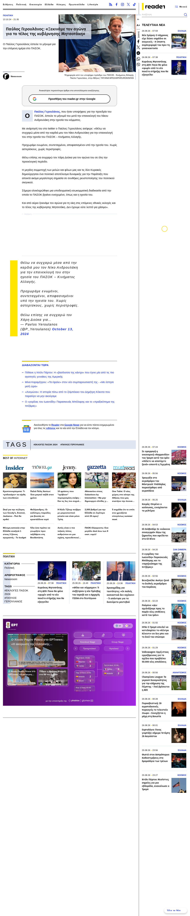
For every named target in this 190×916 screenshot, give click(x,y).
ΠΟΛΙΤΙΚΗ (8, 15)
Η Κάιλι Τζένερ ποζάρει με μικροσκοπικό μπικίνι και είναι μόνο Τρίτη (69, 514)
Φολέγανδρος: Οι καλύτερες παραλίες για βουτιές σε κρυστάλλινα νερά (40, 514)
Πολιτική (21, 4)
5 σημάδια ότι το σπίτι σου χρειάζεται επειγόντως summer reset (123, 514)
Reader (55, 425)
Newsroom (10, 579)
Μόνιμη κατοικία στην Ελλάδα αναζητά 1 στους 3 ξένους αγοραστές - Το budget (14, 533)
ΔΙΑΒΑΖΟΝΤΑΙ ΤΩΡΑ (35, 365)
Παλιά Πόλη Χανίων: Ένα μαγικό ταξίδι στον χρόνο (42, 494)
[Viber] (138, 64)
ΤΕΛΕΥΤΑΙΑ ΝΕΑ (153, 25)
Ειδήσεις (8, 4)
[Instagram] (122, 4)
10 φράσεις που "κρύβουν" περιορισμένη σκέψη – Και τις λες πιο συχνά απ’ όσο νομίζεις (69, 496)
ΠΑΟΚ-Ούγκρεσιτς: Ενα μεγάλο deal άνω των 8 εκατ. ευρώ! (96, 531)
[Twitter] (128, 4)
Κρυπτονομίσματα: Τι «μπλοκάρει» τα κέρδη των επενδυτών (14, 494)
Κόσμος (61, 4)
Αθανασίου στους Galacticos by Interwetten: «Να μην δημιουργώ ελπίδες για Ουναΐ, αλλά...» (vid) (96, 496)
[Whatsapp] (138, 59)
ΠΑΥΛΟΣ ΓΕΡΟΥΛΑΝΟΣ (73, 444)
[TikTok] (134, 4)
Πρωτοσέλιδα (77, 4)
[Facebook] (116, 4)
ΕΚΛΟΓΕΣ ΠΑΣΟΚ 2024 (46, 444)
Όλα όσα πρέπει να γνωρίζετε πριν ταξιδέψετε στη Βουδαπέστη (40, 533)
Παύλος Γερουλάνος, (47, 111)
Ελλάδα (49, 4)
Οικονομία (35, 4)
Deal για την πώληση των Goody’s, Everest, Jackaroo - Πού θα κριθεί (14, 514)
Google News (71, 425)
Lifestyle (93, 4)
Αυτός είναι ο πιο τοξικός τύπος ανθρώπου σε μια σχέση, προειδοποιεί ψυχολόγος (68, 533)
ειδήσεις (51, 428)
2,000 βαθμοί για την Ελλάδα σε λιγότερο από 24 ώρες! (95, 512)
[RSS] (110, 4)
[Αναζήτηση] (185, 14)
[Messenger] (138, 53)
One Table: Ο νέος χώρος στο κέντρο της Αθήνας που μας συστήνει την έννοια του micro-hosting (123, 496)
